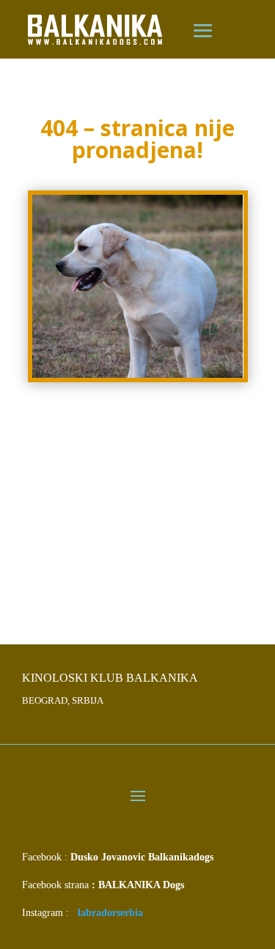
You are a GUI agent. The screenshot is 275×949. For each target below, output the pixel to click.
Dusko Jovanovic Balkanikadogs (141, 857)
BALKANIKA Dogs (141, 884)
